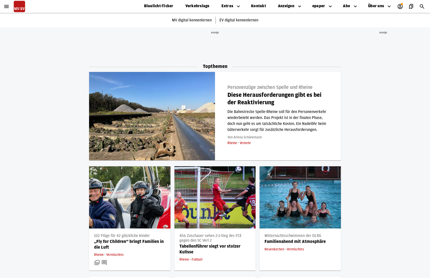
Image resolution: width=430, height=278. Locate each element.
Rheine (232, 143)
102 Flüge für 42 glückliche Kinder (122, 236)
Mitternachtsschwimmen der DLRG (293, 236)
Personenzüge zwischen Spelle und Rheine (270, 87)
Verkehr (245, 143)
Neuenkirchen (275, 249)
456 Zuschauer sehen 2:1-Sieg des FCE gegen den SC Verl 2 (210, 238)
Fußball (197, 259)
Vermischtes (115, 255)
